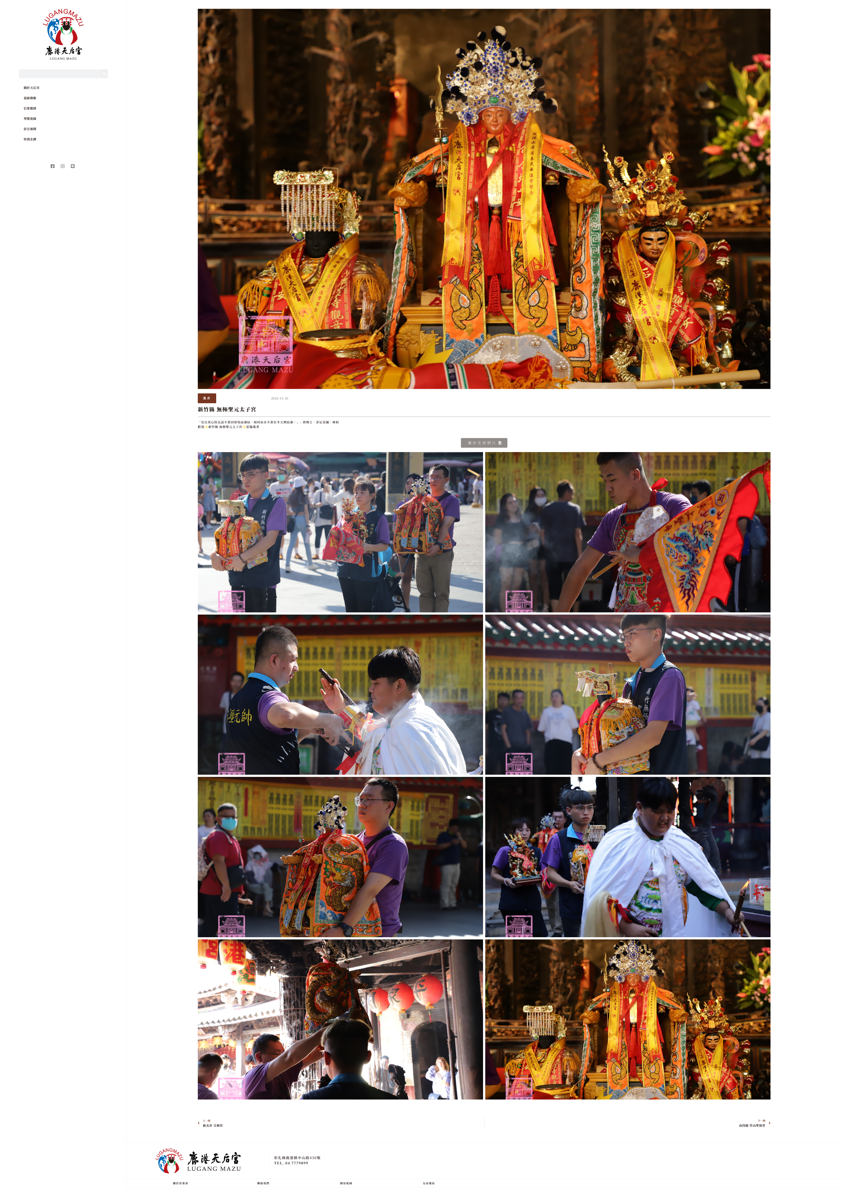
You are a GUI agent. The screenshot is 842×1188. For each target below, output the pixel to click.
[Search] (104, 73)
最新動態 (30, 98)
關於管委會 (180, 1183)
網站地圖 (346, 1183)
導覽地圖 (30, 118)
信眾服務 (30, 108)
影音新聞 (30, 129)
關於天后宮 (32, 87)
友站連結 (429, 1183)
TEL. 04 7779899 (291, 1162)
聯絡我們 (263, 1183)
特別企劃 (30, 139)
